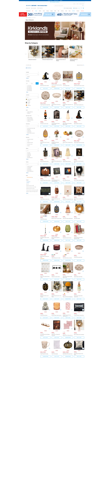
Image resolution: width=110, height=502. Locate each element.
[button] (32, 72)
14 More (27, 172)
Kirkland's (61, 0)
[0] (83, 8)
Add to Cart (45, 88)
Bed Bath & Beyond (56, 0)
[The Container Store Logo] (34, 5)
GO (37, 83)
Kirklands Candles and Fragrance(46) (31, 191)
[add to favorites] (49, 80)
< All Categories (28, 181)
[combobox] (68, 5)
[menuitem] (28, 8)
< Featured (27, 182)
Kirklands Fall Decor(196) (30, 185)
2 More (27, 193)
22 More (27, 134)
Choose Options (56, 88)
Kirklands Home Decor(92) (30, 188)
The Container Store (50, 0)
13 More (27, 107)
